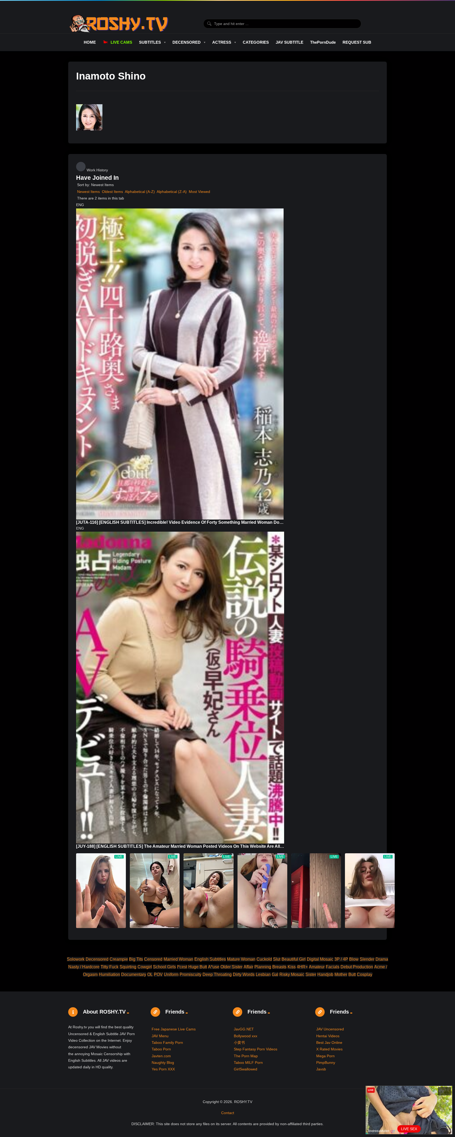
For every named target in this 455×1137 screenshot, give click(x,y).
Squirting (128, 967)
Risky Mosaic (291, 974)
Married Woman (178, 959)
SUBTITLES (150, 42)
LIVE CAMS (121, 42)
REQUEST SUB (357, 42)
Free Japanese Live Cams (174, 1029)
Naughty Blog (163, 1062)
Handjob (325, 974)
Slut (276, 959)
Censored (153, 959)
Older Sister (231, 967)
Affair (248, 967)
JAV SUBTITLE (289, 42)
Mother (340, 974)
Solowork (76, 959)
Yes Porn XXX (163, 1069)
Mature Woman (241, 959)
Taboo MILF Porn (248, 1062)
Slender (367, 959)
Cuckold (264, 959)
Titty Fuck (109, 967)
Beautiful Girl (293, 959)
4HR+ (302, 967)
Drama (381, 959)
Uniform (171, 974)
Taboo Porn (161, 1049)
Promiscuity (190, 974)
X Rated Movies (329, 1049)
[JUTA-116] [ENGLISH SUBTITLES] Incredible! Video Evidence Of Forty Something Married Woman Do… (180, 522)
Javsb (321, 1069)
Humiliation (109, 974)
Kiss (292, 967)
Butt (352, 974)
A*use (213, 967)
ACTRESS (221, 42)
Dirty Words (244, 974)
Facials (332, 967)
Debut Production (356, 967)
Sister (310, 974)
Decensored (97, 959)
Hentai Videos (327, 1036)
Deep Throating (217, 974)
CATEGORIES (256, 42)
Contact (227, 1113)
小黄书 (239, 1042)
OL (150, 974)
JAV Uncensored (330, 1029)
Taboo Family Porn (167, 1042)
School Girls (164, 967)
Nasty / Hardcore (84, 967)
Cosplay (364, 974)
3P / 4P (341, 959)
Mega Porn (325, 1056)
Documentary (133, 974)
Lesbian (263, 974)
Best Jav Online (329, 1042)
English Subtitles (210, 959)
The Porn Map (246, 1056)
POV (158, 974)
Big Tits (136, 959)
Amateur (317, 967)
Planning (262, 967)
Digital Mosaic (320, 959)
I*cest (182, 967)
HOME (90, 42)
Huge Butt (197, 967)
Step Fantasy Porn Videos (255, 1049)
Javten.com (161, 1056)
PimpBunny (325, 1062)
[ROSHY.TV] (119, 23)
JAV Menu (160, 1036)
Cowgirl (144, 967)
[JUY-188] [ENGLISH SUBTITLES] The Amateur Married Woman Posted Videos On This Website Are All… (180, 846)
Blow (354, 959)
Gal (275, 974)
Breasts (279, 967)
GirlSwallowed (245, 1069)
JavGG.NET (244, 1029)
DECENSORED (186, 42)
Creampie (119, 959)
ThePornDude (323, 42)
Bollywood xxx (245, 1036)
